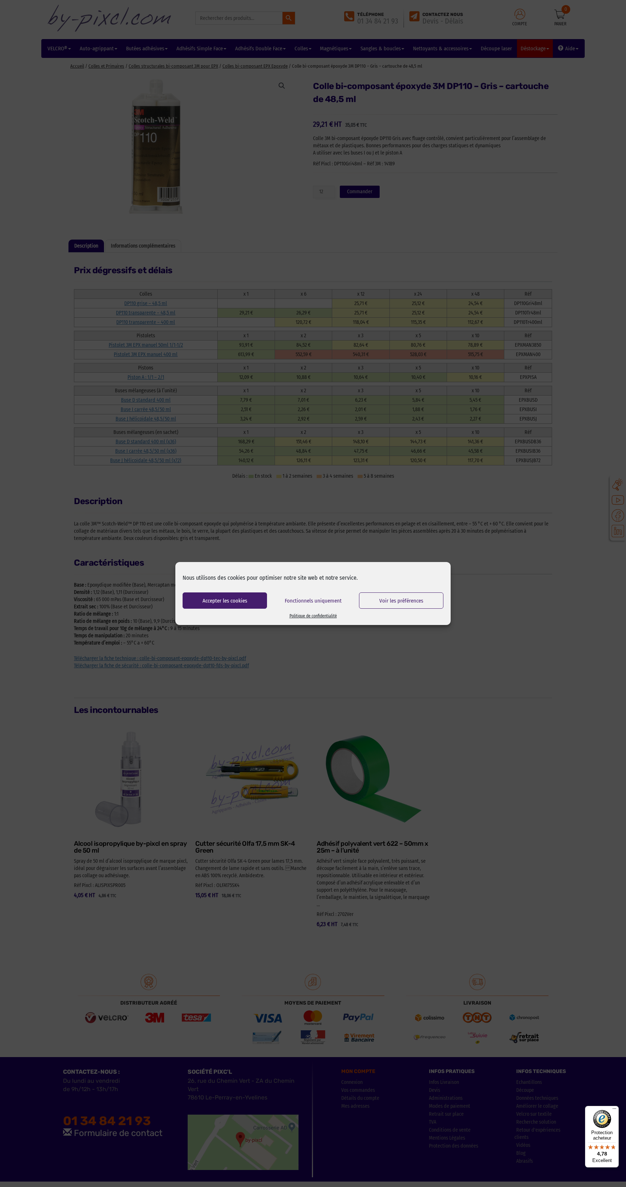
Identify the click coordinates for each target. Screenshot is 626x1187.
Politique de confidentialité (313, 615)
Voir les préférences (401, 600)
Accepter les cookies (225, 600)
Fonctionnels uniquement (313, 600)
